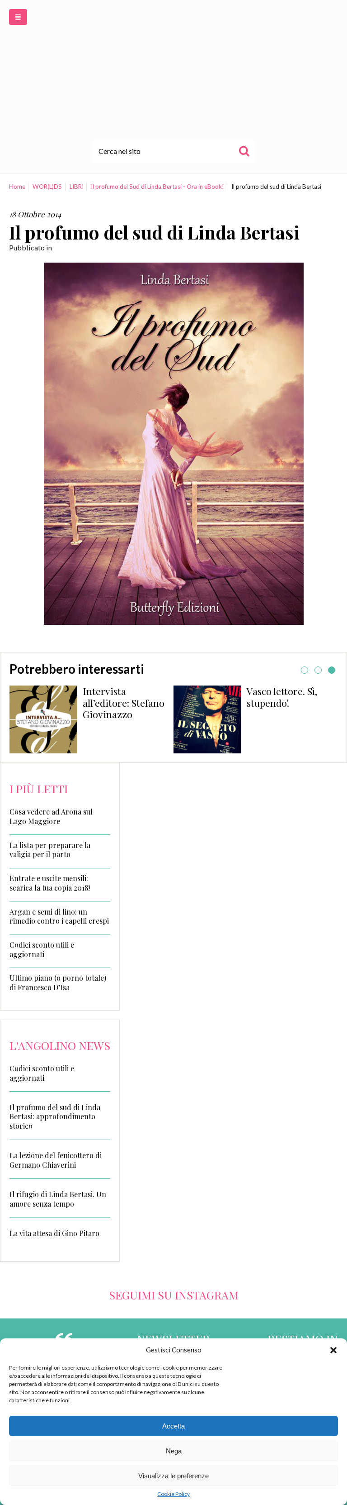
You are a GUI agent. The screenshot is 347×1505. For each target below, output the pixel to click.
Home (17, 186)
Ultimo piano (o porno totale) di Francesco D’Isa (57, 982)
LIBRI (77, 186)
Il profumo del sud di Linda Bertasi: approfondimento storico (54, 1116)
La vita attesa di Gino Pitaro (54, 1233)
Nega (174, 1451)
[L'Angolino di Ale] (173, 69)
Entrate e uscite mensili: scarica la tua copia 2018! (49, 883)
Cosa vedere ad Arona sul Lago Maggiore (51, 816)
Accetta (173, 1426)
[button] (333, 1350)
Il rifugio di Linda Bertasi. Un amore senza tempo (57, 1198)
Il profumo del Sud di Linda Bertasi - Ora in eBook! (157, 186)
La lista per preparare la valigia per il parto (49, 850)
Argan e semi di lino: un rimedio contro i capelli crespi (59, 916)
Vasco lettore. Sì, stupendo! (282, 697)
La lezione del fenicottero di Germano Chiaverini (55, 1159)
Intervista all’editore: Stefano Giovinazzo (123, 703)
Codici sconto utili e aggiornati (41, 949)
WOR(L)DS (47, 186)
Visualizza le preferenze (173, 1476)
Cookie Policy (173, 1494)
